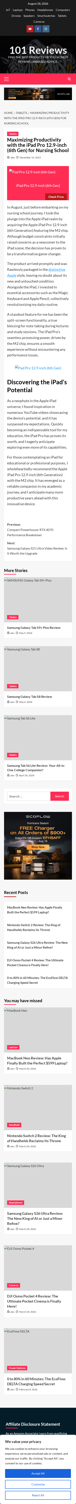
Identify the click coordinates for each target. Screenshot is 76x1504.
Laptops (18, 10)
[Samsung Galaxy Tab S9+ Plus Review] (38, 599)
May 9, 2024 (25, 632)
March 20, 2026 (27, 1068)
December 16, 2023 (30, 157)
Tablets (62, 15)
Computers (63, 10)
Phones (30, 10)
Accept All (38, 1473)
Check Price (56, 196)
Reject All (38, 1495)
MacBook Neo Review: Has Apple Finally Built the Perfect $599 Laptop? (34, 910)
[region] (38, 1469)
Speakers (29, 15)
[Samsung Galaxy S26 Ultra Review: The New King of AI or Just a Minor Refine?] (38, 1185)
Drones (16, 15)
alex (13, 157)
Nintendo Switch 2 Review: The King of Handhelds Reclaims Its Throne (33, 927)
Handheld (14, 1124)
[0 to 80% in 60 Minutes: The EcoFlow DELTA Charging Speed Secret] (38, 1350)
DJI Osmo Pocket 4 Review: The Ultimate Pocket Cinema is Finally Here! (35, 962)
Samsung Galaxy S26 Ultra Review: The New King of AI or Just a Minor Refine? (37, 945)
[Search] (69, 79)
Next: (37, 548)
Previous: (30, 529)
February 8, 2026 (28, 1389)
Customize (38, 1484)
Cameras (39, 21)
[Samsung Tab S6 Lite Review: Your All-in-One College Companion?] (38, 737)
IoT (8, 10)
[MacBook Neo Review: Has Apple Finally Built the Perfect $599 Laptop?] (38, 1030)
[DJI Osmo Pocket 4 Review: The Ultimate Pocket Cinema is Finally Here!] (38, 1267)
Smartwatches (46, 15)
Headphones (45, 10)
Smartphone (15, 1202)
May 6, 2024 (25, 701)
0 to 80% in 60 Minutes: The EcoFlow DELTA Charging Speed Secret (37, 980)
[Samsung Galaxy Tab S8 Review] (38, 668)
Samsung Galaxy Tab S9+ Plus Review (34, 627)
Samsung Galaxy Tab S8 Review (29, 696)
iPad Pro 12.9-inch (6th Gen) (38, 185)
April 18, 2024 (26, 775)
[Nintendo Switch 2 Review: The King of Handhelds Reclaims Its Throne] (38, 1107)
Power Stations (17, 1367)
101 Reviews (38, 50)
